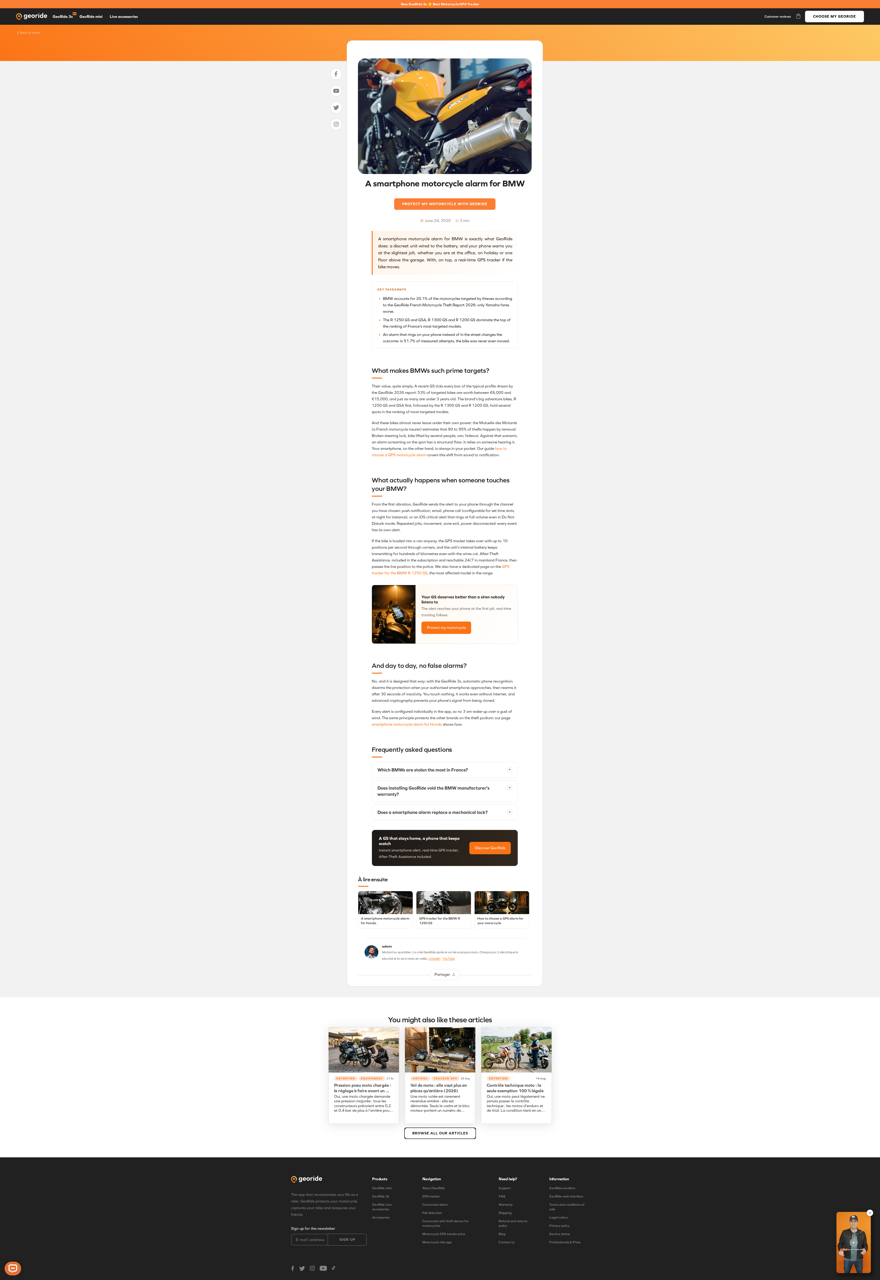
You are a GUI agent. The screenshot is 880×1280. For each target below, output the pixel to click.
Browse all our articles (440, 1133)
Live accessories (124, 16)
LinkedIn (434, 959)
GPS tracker (431, 1196)
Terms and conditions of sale (566, 1207)
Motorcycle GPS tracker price (443, 1234)
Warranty (506, 1205)
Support (504, 1188)
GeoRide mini (91, 16)
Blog (502, 1234)
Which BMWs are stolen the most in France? (444, 770)
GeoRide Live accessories (382, 1207)
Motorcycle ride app (437, 1242)
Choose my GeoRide (834, 16)
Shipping (505, 1213)
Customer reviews (777, 17)
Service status (559, 1234)
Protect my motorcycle (446, 627)
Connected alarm (435, 1205)
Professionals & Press (564, 1242)
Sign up (347, 1239)
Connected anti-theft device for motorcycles (445, 1223)
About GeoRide (433, 1188)
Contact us (506, 1242)
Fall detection (432, 1213)
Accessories (381, 1217)
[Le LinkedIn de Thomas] (371, 953)
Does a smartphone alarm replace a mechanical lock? (444, 812)
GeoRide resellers (562, 1188)
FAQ (502, 1196)
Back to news (30, 33)
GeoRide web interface (566, 1196)
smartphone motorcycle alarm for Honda (407, 724)
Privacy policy (559, 1226)
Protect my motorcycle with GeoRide (444, 204)
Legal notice (558, 1217)
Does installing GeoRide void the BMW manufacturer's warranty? (444, 791)
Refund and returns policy (513, 1223)
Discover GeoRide (490, 848)
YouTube (449, 959)
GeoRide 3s (63, 16)
